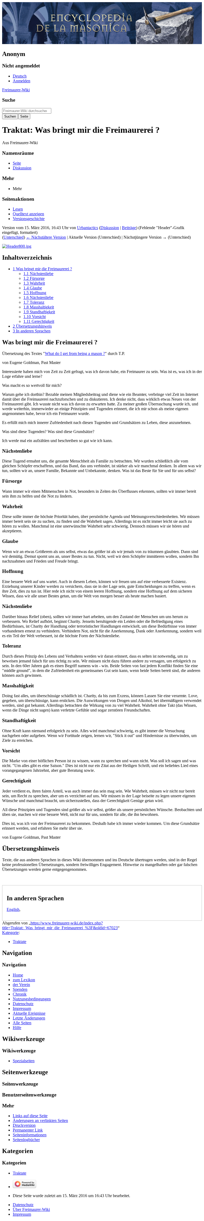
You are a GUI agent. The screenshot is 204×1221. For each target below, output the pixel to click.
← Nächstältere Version (46, 237)
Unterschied (13, 237)
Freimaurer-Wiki (16, 90)
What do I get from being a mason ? (75, 353)
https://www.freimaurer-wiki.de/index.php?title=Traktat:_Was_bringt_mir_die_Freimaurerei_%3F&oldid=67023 (60, 925)
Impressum (22, 1214)
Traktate (19, 941)
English (13, 909)
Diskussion (109, 227)
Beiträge (129, 227)
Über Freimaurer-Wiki (31, 1209)
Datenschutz (23, 1204)
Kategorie (10, 932)
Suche (8, 100)
